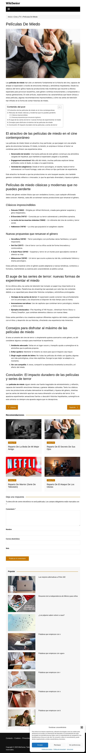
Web (7, 548)
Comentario (11, 509)
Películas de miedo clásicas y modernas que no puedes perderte (32, 113)
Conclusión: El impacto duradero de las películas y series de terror (33, 125)
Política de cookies (47, 749)
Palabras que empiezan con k (49, 710)
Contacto (9, 738)
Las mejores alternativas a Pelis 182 (51, 577)
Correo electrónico (13, 539)
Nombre (9, 529)
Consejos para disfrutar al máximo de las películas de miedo (31, 122)
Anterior (13, 407)
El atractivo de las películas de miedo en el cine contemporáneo (31, 110)
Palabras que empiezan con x (49, 691)
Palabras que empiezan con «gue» (51, 653)
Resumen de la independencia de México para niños (58, 596)
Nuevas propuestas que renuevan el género (26, 117)
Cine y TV (17, 17)
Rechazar (57, 745)
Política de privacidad (59, 749)
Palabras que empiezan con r (49, 672)
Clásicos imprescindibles (20, 115)
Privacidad (26, 738)
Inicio (10, 17)
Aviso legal (70, 749)
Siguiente (72, 407)
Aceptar (40, 745)
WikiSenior (13, 3)
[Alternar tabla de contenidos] (58, 107)
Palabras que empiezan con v (49, 634)
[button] (82, 727)
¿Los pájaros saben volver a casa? (51, 615)
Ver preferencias (74, 745)
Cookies (17, 738)
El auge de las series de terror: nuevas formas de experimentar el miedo (35, 120)
